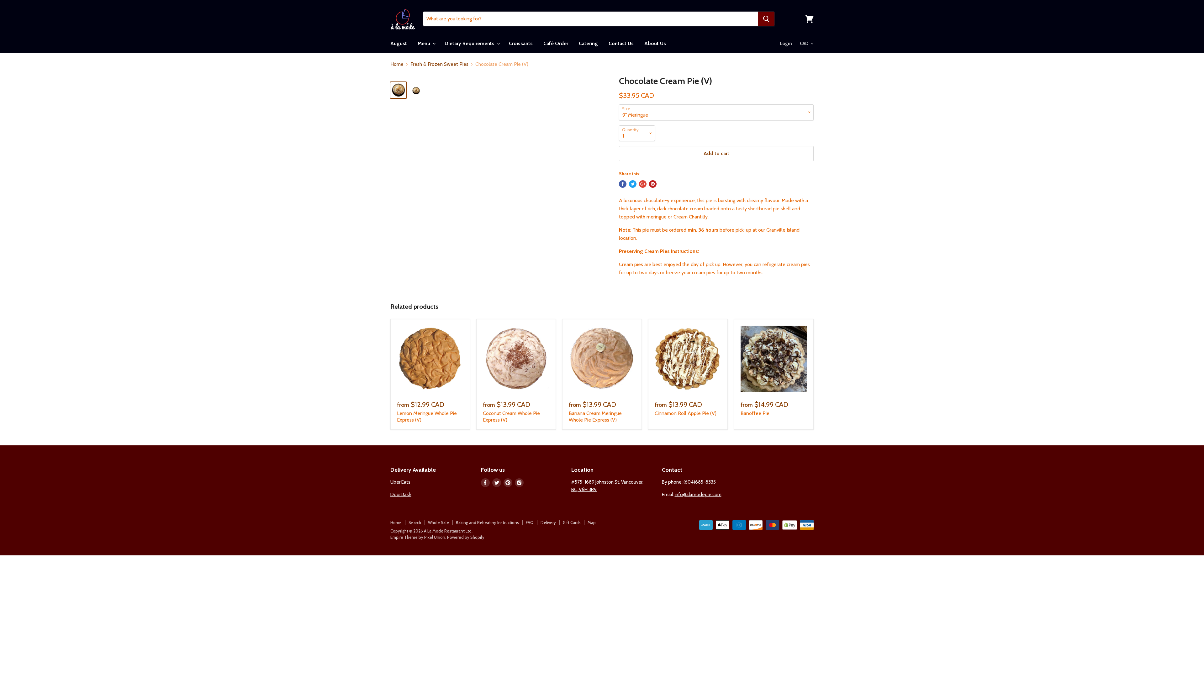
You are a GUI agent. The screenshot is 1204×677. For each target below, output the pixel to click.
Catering (588, 43)
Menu (424, 43)
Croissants (521, 43)
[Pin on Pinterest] (653, 184)
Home (397, 64)
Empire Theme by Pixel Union (417, 537)
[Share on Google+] (643, 184)
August (398, 43)
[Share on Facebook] (622, 184)
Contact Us (621, 43)
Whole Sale (438, 522)
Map (592, 522)
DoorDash (400, 494)
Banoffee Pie (755, 413)
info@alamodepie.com (698, 494)
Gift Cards (572, 522)
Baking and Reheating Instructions (487, 522)
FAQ (530, 522)
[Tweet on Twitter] (632, 184)
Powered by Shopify (465, 537)
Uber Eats (400, 482)
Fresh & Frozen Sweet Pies (439, 64)
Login (786, 43)
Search (415, 522)
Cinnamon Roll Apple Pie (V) (685, 413)
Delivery (548, 522)
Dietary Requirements (470, 43)
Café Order (555, 43)
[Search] (766, 19)
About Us (655, 43)
